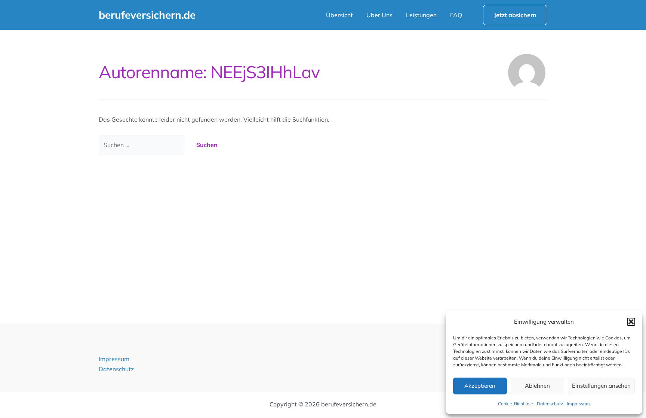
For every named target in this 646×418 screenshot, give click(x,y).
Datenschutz (550, 403)
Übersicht (339, 15)
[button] (631, 322)
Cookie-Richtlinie (515, 403)
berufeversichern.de (147, 14)
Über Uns (379, 15)
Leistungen (421, 15)
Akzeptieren (479, 385)
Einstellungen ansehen (601, 385)
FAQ (456, 15)
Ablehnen (537, 385)
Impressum (578, 403)
